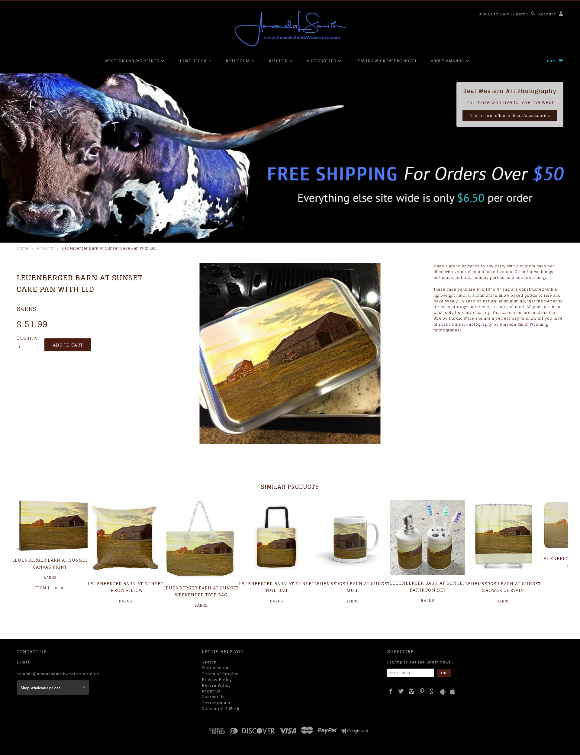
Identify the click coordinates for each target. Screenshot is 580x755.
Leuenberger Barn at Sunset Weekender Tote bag (201, 591)
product (45, 248)
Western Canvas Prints (132, 61)
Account (547, 14)
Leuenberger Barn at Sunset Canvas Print (50, 563)
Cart (552, 61)
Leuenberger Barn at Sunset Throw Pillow (125, 587)
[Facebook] (390, 691)
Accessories (322, 61)
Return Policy (216, 685)
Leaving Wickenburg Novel (386, 61)
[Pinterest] (422, 691)
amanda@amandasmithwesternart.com (58, 674)
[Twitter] (401, 691)
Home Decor (193, 61)
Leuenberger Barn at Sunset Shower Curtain (503, 587)
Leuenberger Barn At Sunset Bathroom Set (427, 586)
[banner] (290, 28)
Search (520, 14)
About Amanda (448, 61)
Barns (26, 309)
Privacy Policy (217, 679)
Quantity (27, 338)
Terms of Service (220, 674)
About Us (211, 691)
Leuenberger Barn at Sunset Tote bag (276, 587)
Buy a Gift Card (494, 14)
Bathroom (238, 61)
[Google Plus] (433, 691)
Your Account (216, 668)
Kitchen (279, 61)
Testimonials (216, 703)
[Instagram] (411, 691)
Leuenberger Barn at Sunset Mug (352, 587)
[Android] (443, 691)
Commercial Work (221, 708)
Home (22, 248)
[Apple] (452, 691)
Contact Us (213, 697)
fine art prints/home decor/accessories (510, 115)
